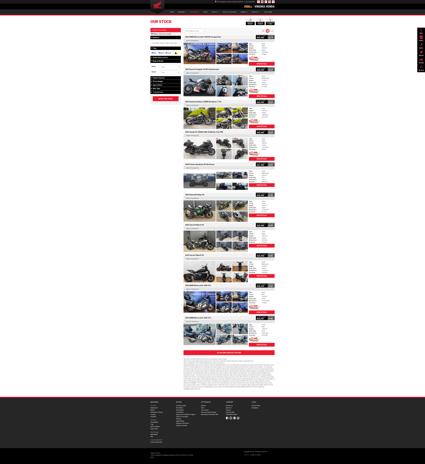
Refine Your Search (159, 30)
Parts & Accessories (230, 12)
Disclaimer (255, 408)
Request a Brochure (182, 423)
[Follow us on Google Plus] (266, 1)
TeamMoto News (231, 414)
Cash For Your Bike (182, 417)
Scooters (153, 417)
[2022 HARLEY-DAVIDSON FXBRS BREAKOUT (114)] (216, 118)
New (154, 53)
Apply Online (180, 421)
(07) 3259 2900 (250, 2)
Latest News (268, 12)
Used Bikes (180, 412)
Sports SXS (154, 429)
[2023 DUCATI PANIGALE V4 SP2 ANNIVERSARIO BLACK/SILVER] (216, 86)
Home (172, 12)
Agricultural (154, 434)
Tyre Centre (205, 410)
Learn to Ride (230, 412)
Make (154, 66)
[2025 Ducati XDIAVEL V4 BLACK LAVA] (216, 271)
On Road (153, 406)
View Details (262, 64)
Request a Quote (181, 425)
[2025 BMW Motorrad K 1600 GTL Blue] (216, 334)
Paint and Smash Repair (208, 412)
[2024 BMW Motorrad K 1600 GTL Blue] (216, 302)
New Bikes (181, 12)
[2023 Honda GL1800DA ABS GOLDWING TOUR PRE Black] (216, 148)
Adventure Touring (156, 412)
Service (214, 12)
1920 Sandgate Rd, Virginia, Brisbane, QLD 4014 (230, 2)
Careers (228, 410)
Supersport (154, 408)
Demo (162, 53)
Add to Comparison (192, 40)
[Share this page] (273, 1)
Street (152, 410)
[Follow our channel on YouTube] (263, 1)
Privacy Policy (256, 406)
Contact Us (229, 406)
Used (169, 53)
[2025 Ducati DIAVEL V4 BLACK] (216, 241)
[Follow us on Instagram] (270, 1)
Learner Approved (156, 440)
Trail (151, 424)
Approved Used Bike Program (185, 414)
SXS (151, 436)
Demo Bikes (180, 410)
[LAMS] (176, 53)
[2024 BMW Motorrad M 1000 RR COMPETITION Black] (216, 53)
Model (154, 72)
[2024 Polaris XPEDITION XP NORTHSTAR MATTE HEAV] (216, 180)
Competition (154, 422)
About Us (255, 12)
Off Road (153, 420)
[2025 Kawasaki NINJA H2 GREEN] (216, 211)
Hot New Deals (181, 406)
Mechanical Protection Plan (209, 414)
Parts (202, 408)
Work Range (154, 432)
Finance (243, 12)
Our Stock (193, 12)
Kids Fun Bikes (155, 427)
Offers (205, 12)
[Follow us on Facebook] (259, 1)
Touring (152, 414)
